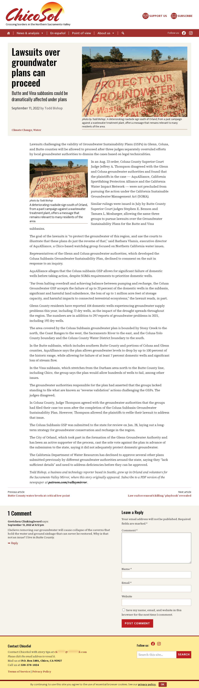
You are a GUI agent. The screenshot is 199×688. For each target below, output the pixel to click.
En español (57, 33)
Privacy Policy (41, 671)
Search (184, 654)
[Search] (123, 33)
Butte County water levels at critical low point (39, 496)
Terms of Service (19, 671)
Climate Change (22, 130)
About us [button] (104, 33)
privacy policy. (147, 684)
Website (127, 596)
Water (37, 130)
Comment (130, 530)
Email (127, 583)
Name (127, 569)
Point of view (81, 33)
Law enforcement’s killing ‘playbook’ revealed (159, 496)
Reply (14, 543)
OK (162, 684)
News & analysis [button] (28, 33)
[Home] (9, 33)
